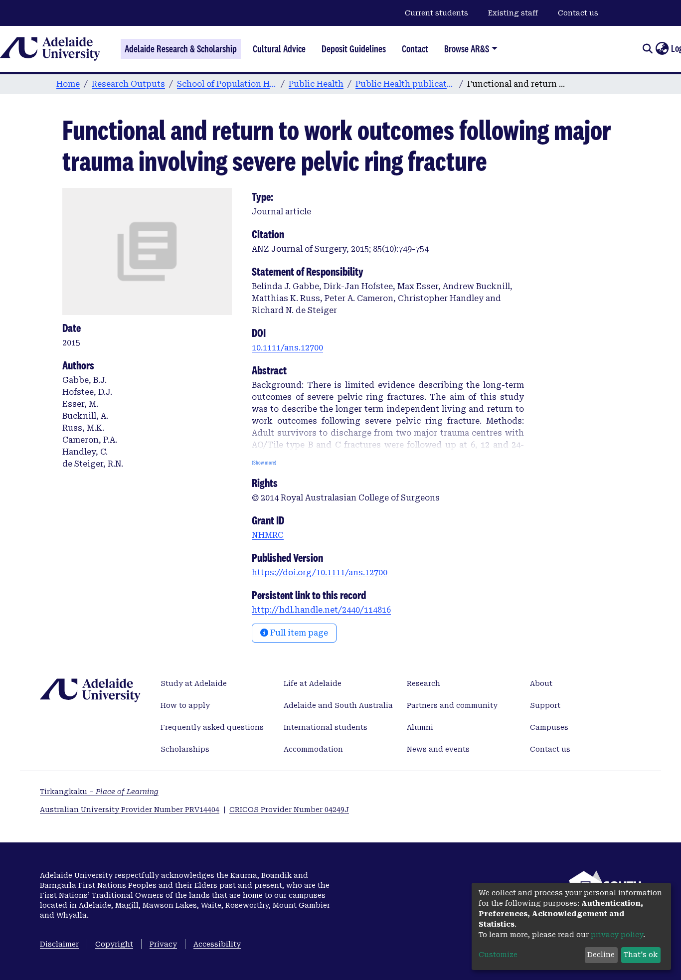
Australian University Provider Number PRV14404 (129, 810)
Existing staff (513, 13)
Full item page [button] (298, 633)
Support (545, 705)
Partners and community (452, 705)
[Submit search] (647, 49)
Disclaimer (59, 944)
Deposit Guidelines (354, 49)
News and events (438, 749)
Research (423, 683)
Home (68, 84)
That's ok (641, 955)
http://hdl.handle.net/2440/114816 (321, 610)
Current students (436, 13)
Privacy (163, 944)
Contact (415, 49)
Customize (498, 955)
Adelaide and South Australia (338, 705)
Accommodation (313, 749)
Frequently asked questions (212, 727)
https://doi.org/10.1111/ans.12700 (319, 572)
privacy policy (617, 935)
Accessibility (217, 944)
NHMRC (268, 535)
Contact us (578, 13)
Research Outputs (128, 84)
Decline (601, 955)
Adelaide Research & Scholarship (181, 49)
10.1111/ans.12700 (287, 347)
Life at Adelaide (312, 683)
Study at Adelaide (194, 683)
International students (325, 727)
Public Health (316, 84)
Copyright (114, 944)
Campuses (549, 727)
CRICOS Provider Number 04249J (289, 810)
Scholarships (185, 749)
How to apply (185, 705)
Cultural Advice (279, 49)
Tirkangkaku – (99, 792)
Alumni (420, 727)
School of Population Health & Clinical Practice (227, 84)
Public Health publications (405, 84)
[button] (662, 49)
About (541, 683)
